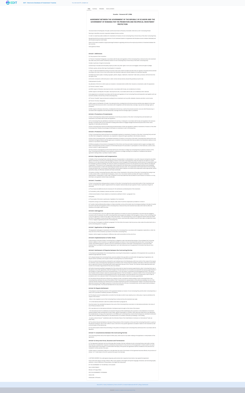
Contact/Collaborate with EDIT (130, 384)
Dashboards (145, 384)
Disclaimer (117, 390)
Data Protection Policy (131, 390)
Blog (140, 384)
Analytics (84, 2)
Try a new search (76, 2)
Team (104, 384)
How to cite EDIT (118, 384)
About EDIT (99, 384)
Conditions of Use (123, 390)
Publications (110, 384)
